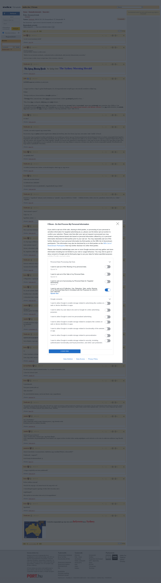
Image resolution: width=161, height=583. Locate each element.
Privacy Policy (93, 359)
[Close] (118, 224)
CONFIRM (65, 351)
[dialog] (80, 291)
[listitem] (80, 262)
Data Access (80, 359)
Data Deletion (68, 359)
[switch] (108, 266)
